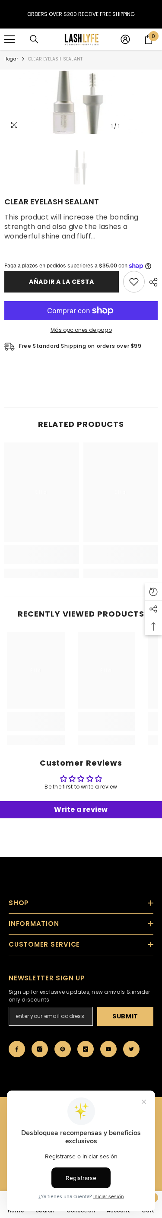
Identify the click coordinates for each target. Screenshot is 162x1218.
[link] (41, 554)
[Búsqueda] (34, 39)
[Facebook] (17, 1049)
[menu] (9, 39)
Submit (125, 1016)
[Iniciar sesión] (125, 39)
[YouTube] (108, 1049)
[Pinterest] (62, 1049)
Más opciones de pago (81, 330)
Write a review (81, 809)
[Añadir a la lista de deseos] (134, 282)
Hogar (11, 59)
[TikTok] (85, 1049)
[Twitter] (131, 1049)
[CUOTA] (151, 282)
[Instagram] (40, 1049)
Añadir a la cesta (61, 281)
